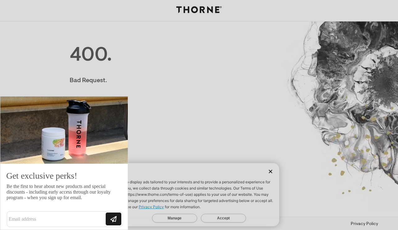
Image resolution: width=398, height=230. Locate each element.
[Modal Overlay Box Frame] (64, 163)
